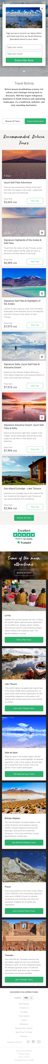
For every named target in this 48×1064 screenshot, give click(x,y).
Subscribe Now (24, 60)
